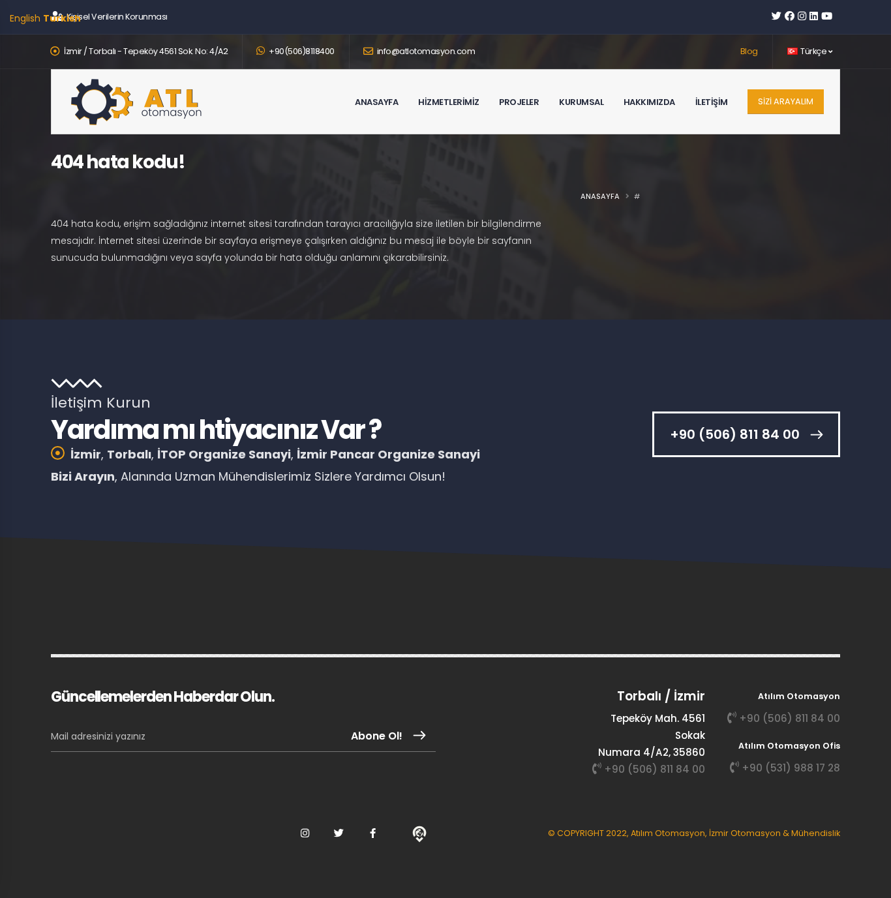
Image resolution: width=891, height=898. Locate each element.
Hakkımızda (649, 127)
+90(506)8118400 (301, 51)
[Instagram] (304, 833)
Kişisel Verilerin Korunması (117, 16)
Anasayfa (376, 127)
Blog (749, 51)
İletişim (711, 127)
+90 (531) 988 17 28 (791, 768)
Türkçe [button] (813, 51)
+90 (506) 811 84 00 (735, 434)
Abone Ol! (376, 735)
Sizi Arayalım (785, 101)
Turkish (62, 18)
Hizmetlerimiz (448, 127)
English (25, 18)
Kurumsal (581, 127)
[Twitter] (338, 833)
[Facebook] (372, 833)
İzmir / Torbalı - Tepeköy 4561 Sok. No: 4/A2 (145, 51)
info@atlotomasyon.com (426, 51)
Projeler (519, 127)
